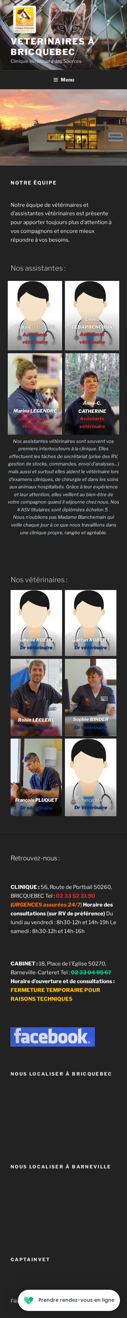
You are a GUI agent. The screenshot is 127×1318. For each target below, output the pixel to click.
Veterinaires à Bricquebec (53, 46)
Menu (67, 80)
